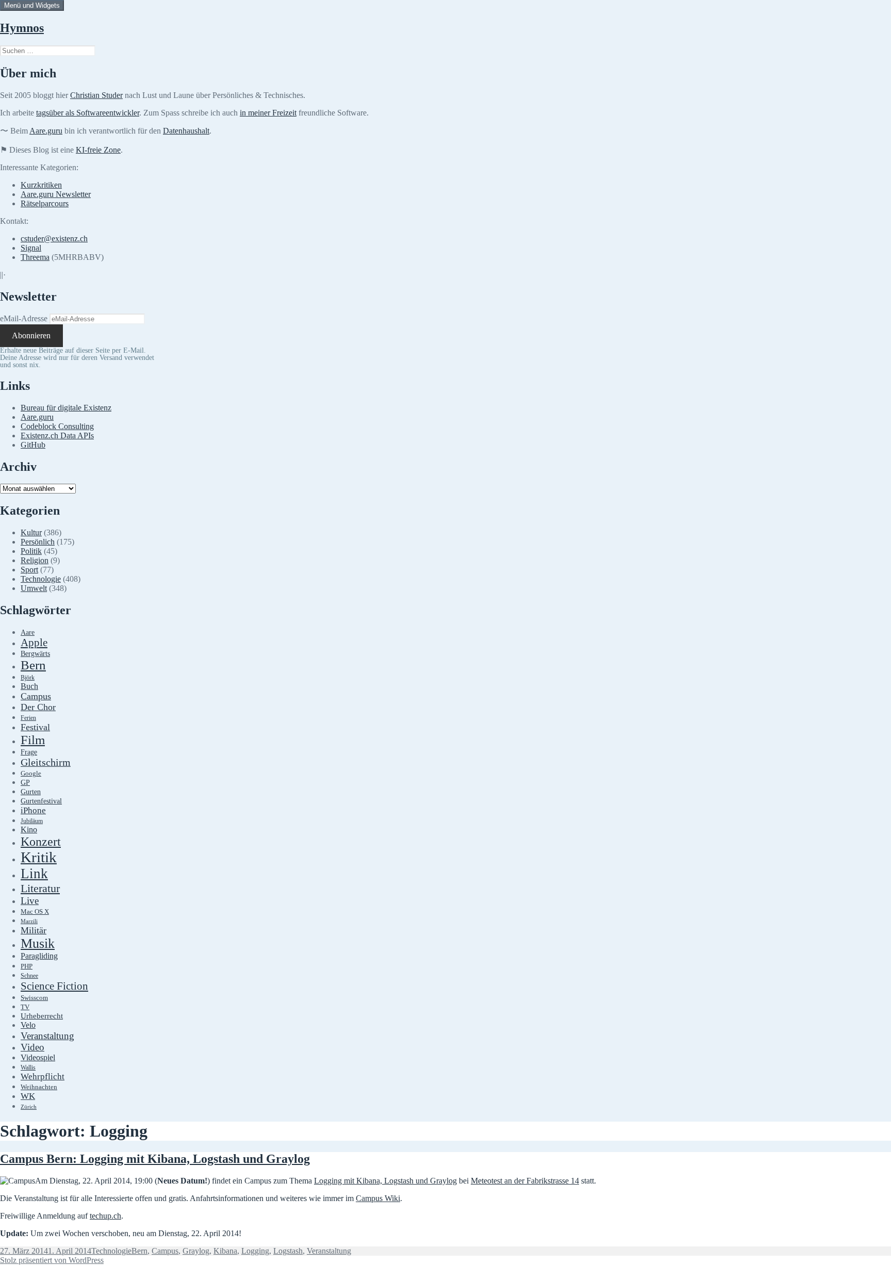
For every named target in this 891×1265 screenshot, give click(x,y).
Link (34, 873)
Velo (28, 1025)
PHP (26, 966)
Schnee (29, 976)
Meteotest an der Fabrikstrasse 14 (525, 1180)
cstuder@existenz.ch (54, 238)
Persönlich (38, 541)
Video (32, 1047)
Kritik (39, 857)
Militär (33, 930)
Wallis (28, 1067)
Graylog (196, 1250)
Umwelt (34, 588)
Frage (29, 752)
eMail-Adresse (23, 318)
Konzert (41, 841)
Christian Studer (96, 95)
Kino (29, 829)
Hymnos (22, 28)
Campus (36, 696)
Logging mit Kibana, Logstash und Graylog (385, 1180)
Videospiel (38, 1057)
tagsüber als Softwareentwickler (87, 112)
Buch (29, 686)
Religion (34, 560)
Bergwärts (35, 653)
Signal (31, 247)
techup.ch (105, 1215)
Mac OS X (35, 911)
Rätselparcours (45, 203)
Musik (38, 943)
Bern (33, 665)
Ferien (28, 718)
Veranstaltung (47, 1035)
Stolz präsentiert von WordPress (52, 1260)
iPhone (33, 810)
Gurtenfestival (41, 801)
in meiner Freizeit (268, 112)
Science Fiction (54, 986)
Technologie (41, 578)
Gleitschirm (46, 762)
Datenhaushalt (186, 130)
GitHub (33, 444)
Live (30, 900)
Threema (35, 257)
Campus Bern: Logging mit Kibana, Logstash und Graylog (155, 1158)
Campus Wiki (378, 1198)
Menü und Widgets (32, 5)
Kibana (225, 1250)
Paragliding (39, 956)
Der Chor (38, 707)
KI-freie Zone (98, 149)
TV (25, 1007)
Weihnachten (39, 1087)
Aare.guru (45, 130)
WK (28, 1096)
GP (25, 782)
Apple (34, 642)
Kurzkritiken (41, 184)
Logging (255, 1250)
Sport (29, 569)
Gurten (31, 791)
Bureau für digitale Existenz (66, 407)
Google (31, 773)
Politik (31, 551)
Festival (35, 727)
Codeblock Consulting (57, 426)
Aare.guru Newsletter (56, 194)
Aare (28, 632)
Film (33, 740)
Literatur (40, 888)
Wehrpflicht (42, 1076)
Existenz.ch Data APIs (57, 435)
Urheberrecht (42, 1016)
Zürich (29, 1107)
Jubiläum (32, 821)
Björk (28, 677)
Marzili (29, 921)
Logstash (288, 1250)
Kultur (31, 532)
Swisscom (34, 997)
